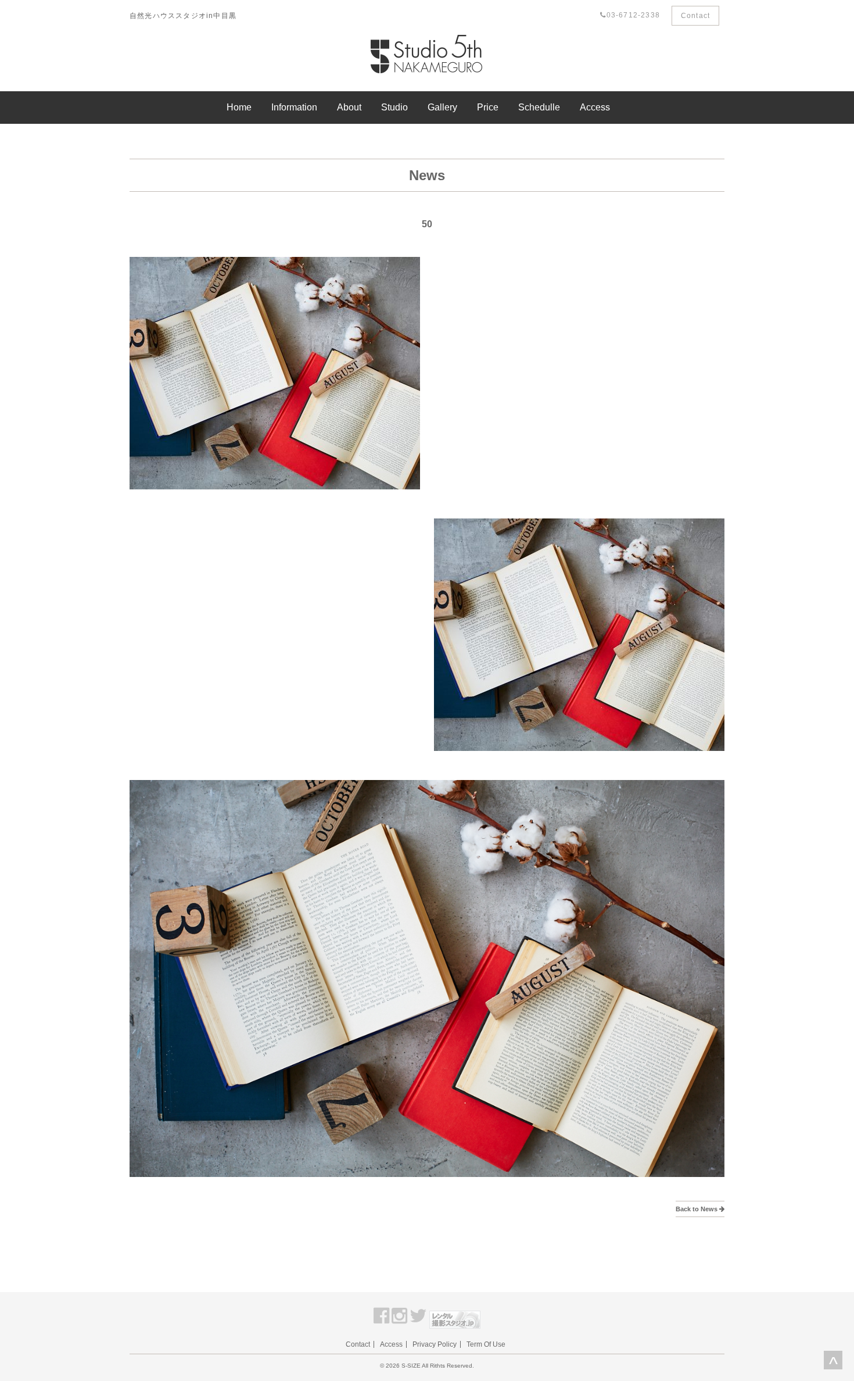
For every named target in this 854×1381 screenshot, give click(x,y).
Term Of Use (486, 1344)
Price (487, 107)
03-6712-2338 (633, 15)
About (349, 107)
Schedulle (539, 107)
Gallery (442, 107)
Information (294, 107)
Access (595, 107)
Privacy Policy (434, 1344)
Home (239, 107)
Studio (394, 107)
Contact (695, 16)
